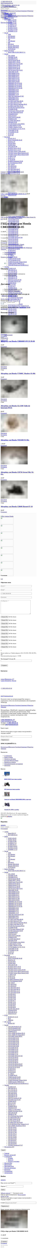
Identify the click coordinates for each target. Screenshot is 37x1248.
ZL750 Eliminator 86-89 (15, 981)
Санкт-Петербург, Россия (8, 720)
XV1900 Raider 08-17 (14, 299)
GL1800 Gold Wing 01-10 (15, 924)
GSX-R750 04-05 (13, 241)
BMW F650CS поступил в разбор (13, 779)
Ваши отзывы (8, 757)
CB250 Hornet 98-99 (14, 879)
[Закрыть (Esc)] (1, 1245)
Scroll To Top (5, 1196)
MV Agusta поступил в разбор (12, 789)
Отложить (4, 243)
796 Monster (11, 859)
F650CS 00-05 (12, 838)
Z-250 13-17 (11, 976)
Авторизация (8, 1173)
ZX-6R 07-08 (12, 999)
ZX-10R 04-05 (12, 984)
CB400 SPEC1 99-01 (14, 880)
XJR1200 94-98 (12, 1113)
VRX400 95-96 (12, 940)
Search (3, 1150)
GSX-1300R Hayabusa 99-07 (16, 1035)
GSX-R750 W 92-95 (14, 249)
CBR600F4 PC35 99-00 (15, 905)
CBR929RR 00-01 (13, 916)
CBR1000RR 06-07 (13, 893)
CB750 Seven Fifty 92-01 (15, 888)
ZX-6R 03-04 (12, 996)
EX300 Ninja (12, 963)
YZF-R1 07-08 (12, 314)
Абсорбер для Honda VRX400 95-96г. (15, 440)
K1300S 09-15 (12, 844)
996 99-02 (11, 862)
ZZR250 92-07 (12, 195)
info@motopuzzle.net (7, 3)
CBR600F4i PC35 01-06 (15, 906)
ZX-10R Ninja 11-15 (14, 991)
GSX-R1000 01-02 (13, 219)
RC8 (9, 1018)
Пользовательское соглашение (13, 764)
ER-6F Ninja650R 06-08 (15, 958)
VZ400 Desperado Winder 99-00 (17, 262)
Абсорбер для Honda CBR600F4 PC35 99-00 (18, 341)
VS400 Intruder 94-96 (14, 258)
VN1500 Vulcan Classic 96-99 (16, 970)
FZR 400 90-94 (12, 1093)
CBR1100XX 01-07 (13, 896)
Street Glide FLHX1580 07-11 (16, 870)
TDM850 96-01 (12, 288)
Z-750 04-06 (11, 978)
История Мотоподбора (11, 760)
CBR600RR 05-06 (13, 909)
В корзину (4, 241)
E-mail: (3, 1203)
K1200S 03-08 (12, 841)
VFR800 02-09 (12, 937)
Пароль (3, 1186)
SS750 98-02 (11, 867)
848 (9, 861)
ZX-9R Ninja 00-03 (13, 1009)
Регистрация (22, 1194)
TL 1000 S (11, 255)
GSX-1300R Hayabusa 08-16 (16, 1033)
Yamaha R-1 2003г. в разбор (11, 809)
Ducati (6, 851)
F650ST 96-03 (12, 840)
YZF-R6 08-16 (12, 1142)
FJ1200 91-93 (12, 268)
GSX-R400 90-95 (13, 229)
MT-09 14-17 (12, 286)
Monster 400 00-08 (13, 864)
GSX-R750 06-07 (13, 242)
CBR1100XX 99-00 (13, 900)
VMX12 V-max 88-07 (14, 1109)
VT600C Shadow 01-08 (15, 945)
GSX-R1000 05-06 (13, 1041)
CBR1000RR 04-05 (18, 172)
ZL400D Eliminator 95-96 (15, 979)
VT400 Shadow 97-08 (14, 944)
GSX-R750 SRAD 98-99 (15, 1065)
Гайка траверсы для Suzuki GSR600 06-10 (13, 194)
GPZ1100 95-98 (12, 965)
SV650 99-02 (12, 1072)
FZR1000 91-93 (12, 278)
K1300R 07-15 (12, 843)
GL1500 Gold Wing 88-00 (15, 919)
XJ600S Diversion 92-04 (15, 293)
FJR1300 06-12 (12, 270)
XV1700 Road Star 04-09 (15, 297)
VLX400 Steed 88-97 (14, 939)
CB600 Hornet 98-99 (14, 887)
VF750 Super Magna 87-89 (16, 929)
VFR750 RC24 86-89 (14, 935)
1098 (9, 853)
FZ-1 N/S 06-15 (12, 271)
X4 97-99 (10, 953)
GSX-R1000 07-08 (13, 1043)
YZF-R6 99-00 (12, 1143)
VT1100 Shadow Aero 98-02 (16, 942)
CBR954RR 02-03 (13, 918)
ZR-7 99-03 (11, 983)
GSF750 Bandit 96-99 (14, 1030)
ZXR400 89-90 (12, 1010)
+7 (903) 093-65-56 (6, 688)
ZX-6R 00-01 (12, 994)
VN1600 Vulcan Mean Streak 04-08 (18, 973)
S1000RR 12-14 (12, 849)
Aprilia (6, 831)
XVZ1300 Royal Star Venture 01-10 (18, 306)
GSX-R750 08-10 (13, 1062)
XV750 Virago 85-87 (14, 1121)
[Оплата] (1, 818)
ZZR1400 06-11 (12, 1012)
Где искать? (4, 10)
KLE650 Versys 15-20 (14, 968)
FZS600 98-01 (12, 283)
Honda (9, 172)
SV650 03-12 (12, 1070)
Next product (4, 197)
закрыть (3, 825)
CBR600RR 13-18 (13, 913)
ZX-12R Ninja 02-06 (14, 174)
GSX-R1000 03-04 (13, 221)
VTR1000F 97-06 (13, 948)
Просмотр (4, 334)
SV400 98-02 (12, 250)
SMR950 (10, 1020)
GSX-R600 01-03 (13, 231)
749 (9, 857)
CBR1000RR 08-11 (13, 895)
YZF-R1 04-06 (12, 1130)
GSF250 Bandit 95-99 (14, 1028)
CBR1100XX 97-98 (13, 898)
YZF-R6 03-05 (12, 1139)
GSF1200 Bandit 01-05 (14, 1026)
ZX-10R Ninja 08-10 (14, 171)
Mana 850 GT (12, 833)
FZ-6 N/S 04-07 (12, 1091)
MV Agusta (7, 1022)
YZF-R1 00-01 (12, 309)
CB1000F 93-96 (12, 875)
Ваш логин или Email (8, 1183)
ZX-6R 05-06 (12, 997)
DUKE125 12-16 (13, 1017)
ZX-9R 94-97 (12, 1005)
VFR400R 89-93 (13, 932)
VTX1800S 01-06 (13, 950)
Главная (3, 172)
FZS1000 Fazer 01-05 (14, 281)
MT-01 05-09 (12, 284)
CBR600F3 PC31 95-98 (15, 903)
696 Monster (11, 856)
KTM (6, 1015)
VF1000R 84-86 (12, 927)
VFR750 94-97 (12, 934)
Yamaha (6, 267)
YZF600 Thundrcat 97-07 (15, 1145)
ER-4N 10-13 (12, 957)
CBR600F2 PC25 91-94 (15, 901)
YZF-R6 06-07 (12, 1140)
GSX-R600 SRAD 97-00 (15, 237)
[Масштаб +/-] (7, 1245)
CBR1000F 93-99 (13, 890)
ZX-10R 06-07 (12, 986)
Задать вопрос (8, 254)
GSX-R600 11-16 (13, 236)
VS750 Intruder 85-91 (14, 260)
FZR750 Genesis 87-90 (14, 280)
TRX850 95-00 (12, 1108)
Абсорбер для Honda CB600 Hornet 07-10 (17, 506)
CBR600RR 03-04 (13, 908)
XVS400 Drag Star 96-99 (15, 1122)
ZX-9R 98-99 (12, 1007)
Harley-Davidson (9, 869)
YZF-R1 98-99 (12, 1137)
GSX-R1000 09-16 (13, 1044)
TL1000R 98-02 (12, 257)
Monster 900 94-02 (13, 866)
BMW (6, 836)
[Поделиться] (3, 1245)
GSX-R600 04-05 (13, 232)
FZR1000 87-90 (12, 276)
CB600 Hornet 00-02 (14, 883)
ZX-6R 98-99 (12, 1004)
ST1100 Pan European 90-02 (16, 926)
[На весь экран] (5, 1245)
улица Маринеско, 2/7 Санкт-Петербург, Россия (8, 679)
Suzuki (6, 1025)
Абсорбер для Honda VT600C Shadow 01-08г (18, 373)
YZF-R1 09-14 (12, 1134)
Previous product (5, 173)
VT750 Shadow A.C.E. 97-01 (16, 947)
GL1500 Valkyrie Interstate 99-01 (17, 922)
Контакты (7, 765)
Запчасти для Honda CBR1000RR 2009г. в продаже (17, 799)
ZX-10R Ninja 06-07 (14, 987)
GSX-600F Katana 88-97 (15, 1036)
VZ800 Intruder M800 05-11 (16, 263)
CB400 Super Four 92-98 (15, 882)
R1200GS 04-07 (12, 846)
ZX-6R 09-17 (12, 1000)
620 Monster (11, 854)
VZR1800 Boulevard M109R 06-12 (18, 265)
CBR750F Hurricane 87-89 (16, 914)
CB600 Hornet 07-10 (14, 885)
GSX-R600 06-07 (13, 1052)
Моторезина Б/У (9, 1147)
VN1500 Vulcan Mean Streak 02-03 (18, 971)
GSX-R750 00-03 (13, 239)
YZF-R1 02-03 (12, 310)
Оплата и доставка (10, 252)
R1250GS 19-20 (12, 848)
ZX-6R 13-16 (12, 1002)
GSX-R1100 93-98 (13, 1046)
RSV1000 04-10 (12, 835)
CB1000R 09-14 (12, 877)
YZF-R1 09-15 (12, 1135)
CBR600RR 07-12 (13, 911)
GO (2, 579)
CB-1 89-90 (11, 874)
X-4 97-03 (11, 952)
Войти (3, 1189)
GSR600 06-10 (12, 1031)
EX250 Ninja (12, 961)
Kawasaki (7, 955)
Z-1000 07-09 (12, 974)
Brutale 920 (11, 1023)
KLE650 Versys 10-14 (14, 966)
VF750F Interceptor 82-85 (15, 931)
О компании (8, 755)
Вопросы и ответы (10, 762)
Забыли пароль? (6, 1193)
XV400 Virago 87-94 (14, 301)
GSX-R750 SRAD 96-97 (15, 245)
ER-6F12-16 (11, 960)
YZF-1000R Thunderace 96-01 (17, 1126)
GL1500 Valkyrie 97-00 (15, 921)
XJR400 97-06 (12, 1114)
